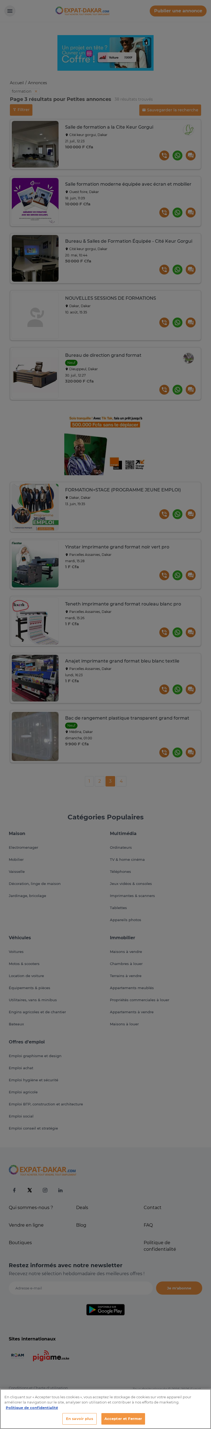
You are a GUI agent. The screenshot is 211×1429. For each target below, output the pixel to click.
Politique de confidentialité (32, 1407)
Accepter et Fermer (123, 1418)
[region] (105, 1409)
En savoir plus (79, 1418)
